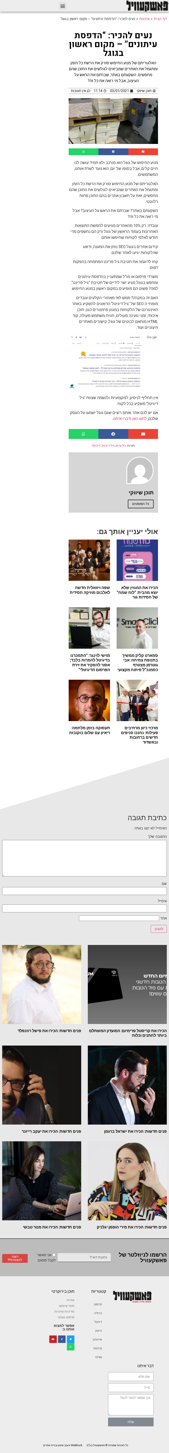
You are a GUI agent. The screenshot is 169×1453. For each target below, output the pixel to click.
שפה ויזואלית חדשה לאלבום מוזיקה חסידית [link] (90, 590)
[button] (62, 5)
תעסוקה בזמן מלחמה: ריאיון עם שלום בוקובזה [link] (89, 730)
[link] (147, 6)
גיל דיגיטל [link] (108, 445)
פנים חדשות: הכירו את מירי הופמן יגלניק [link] (132, 1227)
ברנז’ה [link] (98, 1313)
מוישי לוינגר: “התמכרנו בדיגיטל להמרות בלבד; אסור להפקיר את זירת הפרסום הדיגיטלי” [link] (90, 662)
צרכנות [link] (144, 19)
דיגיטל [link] (96, 445)
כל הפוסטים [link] (140, 504)
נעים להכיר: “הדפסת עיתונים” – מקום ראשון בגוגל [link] (113, 44)
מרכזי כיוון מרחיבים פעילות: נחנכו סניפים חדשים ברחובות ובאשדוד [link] (139, 735)
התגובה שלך (157, 836)
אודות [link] (98, 1357)
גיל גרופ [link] (121, 445)
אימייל (162, 901)
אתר (163, 918)
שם (164, 883)
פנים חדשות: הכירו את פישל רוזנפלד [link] (49, 1030)
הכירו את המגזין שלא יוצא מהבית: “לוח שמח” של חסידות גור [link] (137, 592)
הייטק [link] (98, 1330)
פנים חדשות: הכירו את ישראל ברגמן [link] (135, 1131)
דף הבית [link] (160, 19)
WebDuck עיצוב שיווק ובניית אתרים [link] (62, 1445)
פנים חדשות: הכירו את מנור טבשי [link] (52, 1227)
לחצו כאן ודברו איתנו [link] (130, 418)
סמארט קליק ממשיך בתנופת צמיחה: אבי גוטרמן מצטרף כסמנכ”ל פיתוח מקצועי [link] (138, 662)
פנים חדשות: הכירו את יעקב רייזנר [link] (51, 1131)
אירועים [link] (97, 1339)
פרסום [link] (98, 1304)
